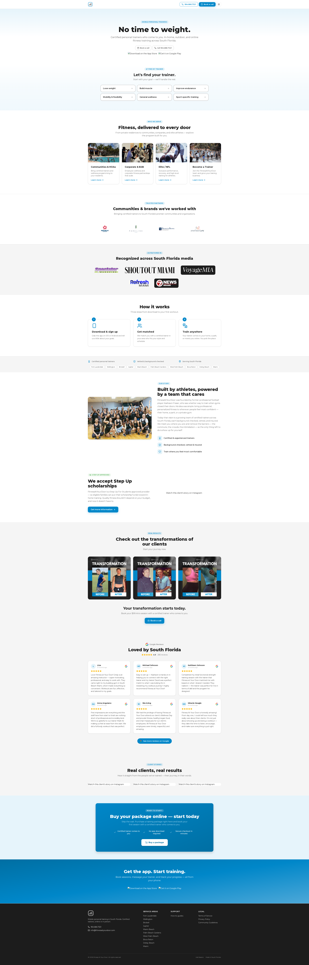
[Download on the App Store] (142, 54)
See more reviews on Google (156, 741)
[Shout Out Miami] (150, 270)
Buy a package (156, 842)
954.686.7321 (96, 927)
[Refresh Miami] (139, 283)
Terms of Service (205, 916)
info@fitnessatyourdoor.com (103, 930)
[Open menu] (219, 4)
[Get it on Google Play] (169, 54)
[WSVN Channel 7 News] (166, 283)
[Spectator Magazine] (106, 270)
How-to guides (177, 916)
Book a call (144, 48)
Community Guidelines (208, 923)
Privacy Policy (204, 919)
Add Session (200, 957)
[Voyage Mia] (198, 270)
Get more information (101, 509)
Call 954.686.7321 (164, 48)
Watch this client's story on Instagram (184, 493)
